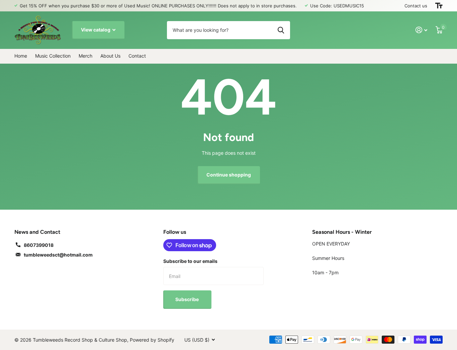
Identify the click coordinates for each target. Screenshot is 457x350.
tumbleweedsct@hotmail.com (58, 255)
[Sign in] (422, 30)
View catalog (96, 29)
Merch (85, 56)
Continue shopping (228, 175)
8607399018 (39, 245)
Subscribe (187, 299)
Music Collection (53, 56)
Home (20, 56)
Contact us (415, 5)
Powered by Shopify (152, 340)
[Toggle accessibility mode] (439, 5)
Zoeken (281, 30)
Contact (137, 56)
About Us (110, 56)
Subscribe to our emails (190, 261)
